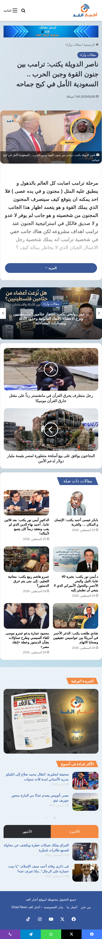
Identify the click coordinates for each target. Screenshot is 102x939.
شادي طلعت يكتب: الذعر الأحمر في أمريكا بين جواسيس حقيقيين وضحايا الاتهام (75, 637)
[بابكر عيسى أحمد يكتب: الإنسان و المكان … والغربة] (75, 503)
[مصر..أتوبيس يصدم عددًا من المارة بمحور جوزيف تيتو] (85, 802)
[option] (51, 313)
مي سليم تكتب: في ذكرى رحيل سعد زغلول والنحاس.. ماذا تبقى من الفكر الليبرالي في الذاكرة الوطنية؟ (51, 318)
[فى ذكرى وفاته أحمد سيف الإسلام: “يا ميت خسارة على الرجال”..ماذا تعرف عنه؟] (85, 873)
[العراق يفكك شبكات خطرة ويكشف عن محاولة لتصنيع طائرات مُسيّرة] (85, 852)
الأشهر (27, 831)
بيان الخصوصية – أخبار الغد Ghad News (37, 907)
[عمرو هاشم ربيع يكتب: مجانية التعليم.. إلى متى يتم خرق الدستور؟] (26, 559)
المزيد (52, 268)
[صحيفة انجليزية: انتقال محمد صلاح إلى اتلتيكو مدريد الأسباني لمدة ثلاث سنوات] (85, 781)
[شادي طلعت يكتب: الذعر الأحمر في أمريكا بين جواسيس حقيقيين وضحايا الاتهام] (75, 616)
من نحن (86, 907)
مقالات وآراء (73, 44)
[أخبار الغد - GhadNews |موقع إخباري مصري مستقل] (84, 10)
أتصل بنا (72, 907)
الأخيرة (75, 831)
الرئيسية (90, 44)
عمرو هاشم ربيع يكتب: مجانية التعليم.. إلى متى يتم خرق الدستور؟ (28, 581)
